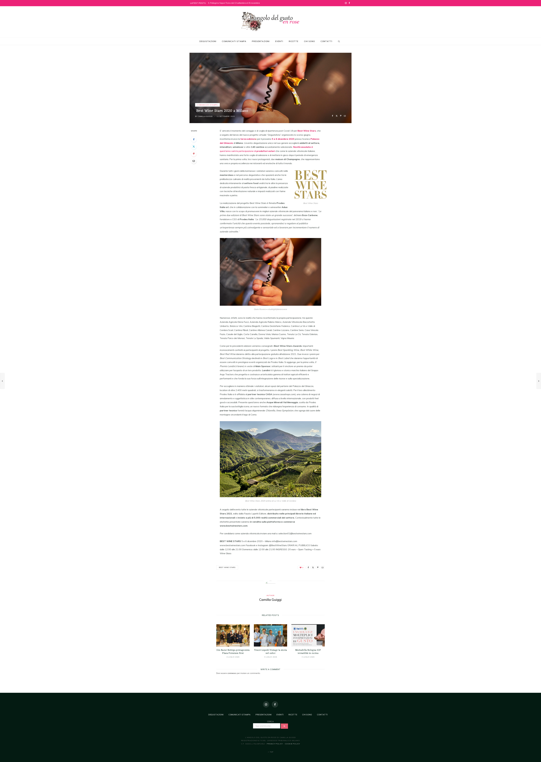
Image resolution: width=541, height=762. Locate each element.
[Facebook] (332, 115)
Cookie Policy (292, 744)
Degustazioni (207, 41)
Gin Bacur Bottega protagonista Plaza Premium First (233, 651)
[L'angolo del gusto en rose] (270, 21)
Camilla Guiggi (205, 116)
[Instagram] (266, 704)
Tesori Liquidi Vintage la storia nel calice (270, 651)
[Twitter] (336, 115)
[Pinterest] (340, 115)
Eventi (279, 41)
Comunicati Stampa (234, 41)
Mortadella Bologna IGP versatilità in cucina (308, 651)
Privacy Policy (275, 744)
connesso (231, 673)
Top (271, 752)
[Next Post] (538, 381)
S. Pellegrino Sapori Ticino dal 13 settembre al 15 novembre (234, 3)
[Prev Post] (2, 381)
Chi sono (309, 41)
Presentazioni (261, 41)
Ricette (293, 41)
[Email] (345, 115)
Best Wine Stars (227, 567)
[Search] (338, 41)
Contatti (326, 41)
